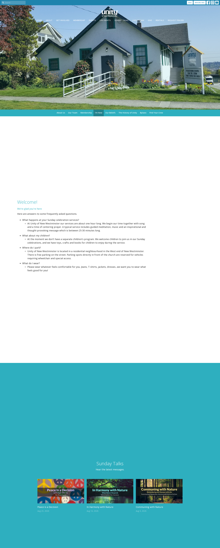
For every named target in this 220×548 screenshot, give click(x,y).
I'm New (98, 112)
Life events (105, 20)
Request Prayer (176, 20)
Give (190, 2)
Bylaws (143, 112)
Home (39, 20)
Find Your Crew (156, 112)
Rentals (160, 20)
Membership (79, 20)
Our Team (72, 112)
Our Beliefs (110, 112)
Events (92, 20)
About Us (61, 112)
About (49, 20)
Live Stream (138, 20)
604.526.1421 (199, 2)
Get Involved (62, 20)
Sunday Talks (121, 20)
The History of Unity (128, 112)
